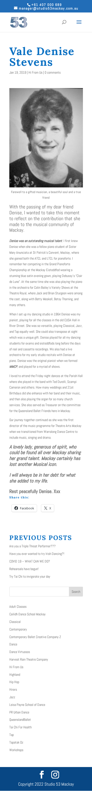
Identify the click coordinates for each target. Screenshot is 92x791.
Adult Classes (17, 606)
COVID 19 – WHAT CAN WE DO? (29, 561)
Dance (13, 644)
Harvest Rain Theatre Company (28, 659)
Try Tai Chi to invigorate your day (29, 576)
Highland (14, 674)
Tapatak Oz (16, 742)
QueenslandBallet (20, 719)
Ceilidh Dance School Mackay (27, 614)
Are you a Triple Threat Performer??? (32, 546)
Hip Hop (14, 682)
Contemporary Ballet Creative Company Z (35, 637)
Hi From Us (35, 72)
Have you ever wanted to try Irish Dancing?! (36, 553)
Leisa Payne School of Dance (27, 704)
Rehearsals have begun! (24, 569)
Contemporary (18, 629)
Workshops (16, 750)
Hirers (13, 689)
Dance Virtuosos (19, 652)
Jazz (12, 697)
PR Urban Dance (19, 712)
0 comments (53, 72)
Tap (11, 735)
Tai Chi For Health (20, 727)
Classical (15, 621)
